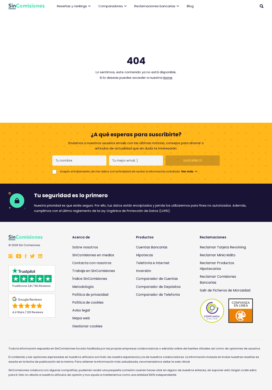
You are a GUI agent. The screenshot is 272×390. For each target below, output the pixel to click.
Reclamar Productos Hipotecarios (217, 265)
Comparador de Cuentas (157, 278)
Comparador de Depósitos (158, 286)
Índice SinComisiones (89, 278)
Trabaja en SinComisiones (93, 270)
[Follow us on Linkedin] (40, 256)
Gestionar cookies (87, 326)
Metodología (83, 286)
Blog (190, 6)
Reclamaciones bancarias (154, 6)
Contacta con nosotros (91, 262)
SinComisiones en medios (93, 255)
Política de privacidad (90, 294)
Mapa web (81, 318)
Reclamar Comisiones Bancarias (218, 279)
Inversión (143, 270)
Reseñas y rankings (72, 6)
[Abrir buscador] (262, 6)
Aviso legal (81, 310)
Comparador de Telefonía (158, 294)
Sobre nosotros (85, 247)
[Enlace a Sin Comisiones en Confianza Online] (226, 310)
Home (167, 77)
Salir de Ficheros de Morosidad (225, 290)
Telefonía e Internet (153, 262)
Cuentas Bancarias (151, 247)
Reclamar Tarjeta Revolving (223, 247)
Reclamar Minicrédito (217, 255)
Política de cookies (87, 302)
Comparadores (110, 6)
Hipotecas (144, 255)
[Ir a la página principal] (26, 6)
